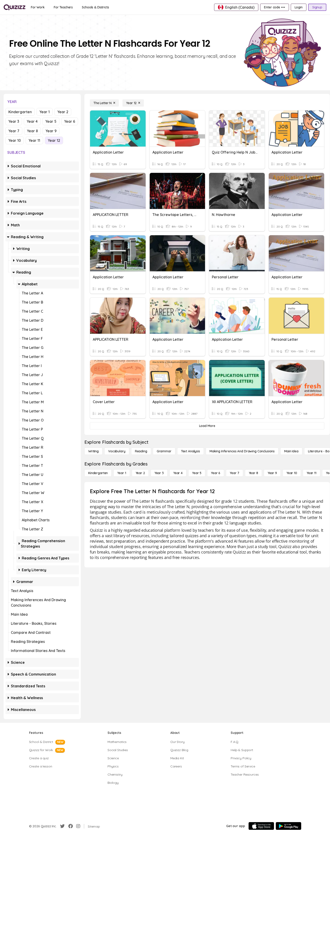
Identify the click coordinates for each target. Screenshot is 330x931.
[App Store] (261, 826)
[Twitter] (62, 826)
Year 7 (13, 131)
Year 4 (32, 121)
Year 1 (44, 112)
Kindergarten (20, 112)
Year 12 (54, 140)
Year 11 (34, 140)
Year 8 (32, 131)
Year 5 (50, 121)
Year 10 (14, 140)
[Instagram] (78, 826)
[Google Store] (288, 826)
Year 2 (62, 112)
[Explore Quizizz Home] (14, 7)
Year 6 (69, 121)
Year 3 (13, 121)
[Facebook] (70, 826)
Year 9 (51, 131)
